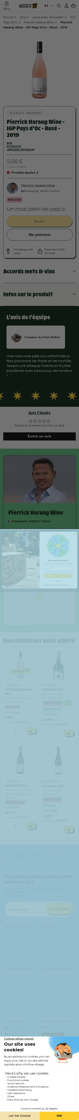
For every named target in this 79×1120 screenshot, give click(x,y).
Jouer (58, 575)
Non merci (58, 580)
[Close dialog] (74, 534)
